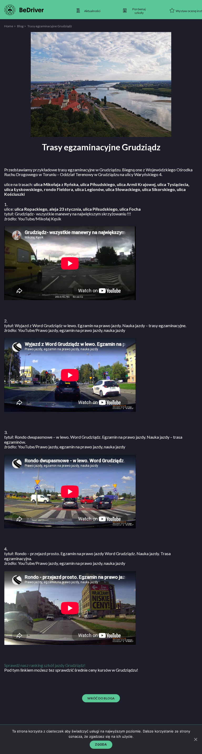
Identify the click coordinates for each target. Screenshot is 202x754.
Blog (20, 26)
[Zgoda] (195, 739)
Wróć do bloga (101, 698)
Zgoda (101, 744)
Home (8, 26)
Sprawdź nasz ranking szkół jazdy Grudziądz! (44, 665)
